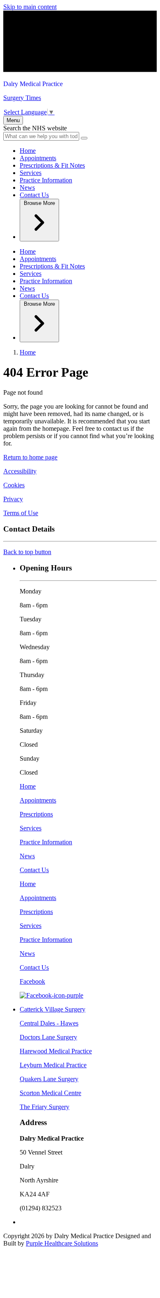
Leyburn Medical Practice (53, 1065)
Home (28, 150)
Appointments (38, 158)
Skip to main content (30, 6)
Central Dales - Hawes (49, 1023)
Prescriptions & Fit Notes (52, 165)
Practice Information (46, 180)
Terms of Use (20, 512)
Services (30, 172)
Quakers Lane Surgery (49, 1078)
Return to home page (30, 457)
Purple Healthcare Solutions (62, 1243)
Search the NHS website (35, 128)
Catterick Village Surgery (52, 1009)
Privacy (13, 499)
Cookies (14, 485)
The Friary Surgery (44, 1106)
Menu (13, 120)
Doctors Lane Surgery (48, 1037)
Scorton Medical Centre (50, 1092)
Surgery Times (22, 97)
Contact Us (34, 194)
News (27, 187)
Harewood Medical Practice (56, 1051)
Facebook (32, 981)
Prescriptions (36, 814)
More (39, 203)
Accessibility (20, 471)
